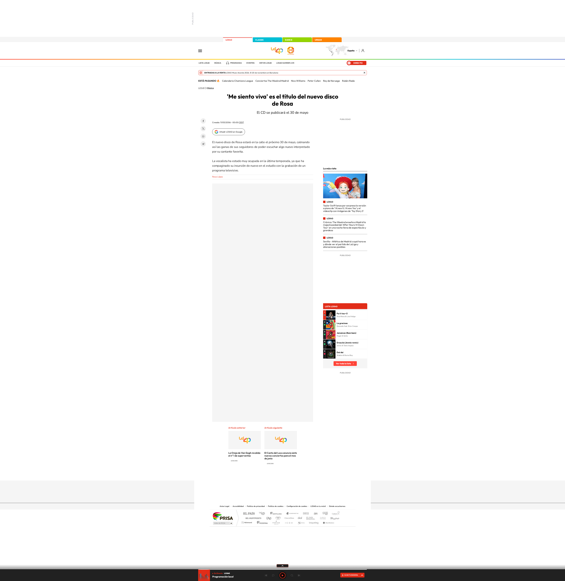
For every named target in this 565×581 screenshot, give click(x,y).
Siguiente (299, 575)
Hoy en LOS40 (265, 63)
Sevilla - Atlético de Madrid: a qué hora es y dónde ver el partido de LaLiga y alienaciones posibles (344, 244)
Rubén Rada (348, 80)
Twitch (294, 474)
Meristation (328, 522)
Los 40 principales (263, 514)
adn (324, 514)
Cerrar (364, 73)
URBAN (318, 40)
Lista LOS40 (204, 63)
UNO (269, 517)
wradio (277, 517)
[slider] (282, 569)
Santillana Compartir (292, 514)
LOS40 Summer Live (285, 63)
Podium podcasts (276, 522)
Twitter (203, 128)
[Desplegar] (282, 565)
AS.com (314, 514)
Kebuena (332, 517)
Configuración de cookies (297, 506)
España (351, 50)
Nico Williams (298, 80)
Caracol (335, 514)
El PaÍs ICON (289, 522)
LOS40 (229, 40)
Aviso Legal (224, 506)
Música (217, 63)
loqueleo (314, 522)
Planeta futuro (321, 517)
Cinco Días (288, 517)
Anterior (266, 575)
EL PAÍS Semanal (311, 517)
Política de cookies (275, 506)
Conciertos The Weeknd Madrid (272, 80)
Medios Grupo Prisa (222, 523)
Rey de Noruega (331, 80)
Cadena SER (305, 514)
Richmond (247, 522)
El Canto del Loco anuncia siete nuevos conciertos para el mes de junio (280, 455)
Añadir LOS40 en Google (230, 132)
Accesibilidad (238, 506)
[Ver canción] (330, 315)
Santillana (276, 514)
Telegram (203, 144)
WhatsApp (203, 136)
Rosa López (217, 176)
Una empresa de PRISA (222, 516)
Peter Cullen (314, 80)
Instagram (264, 474)
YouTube (276, 474)
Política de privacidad (256, 506)
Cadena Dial (300, 517)
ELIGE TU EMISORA (351, 575)
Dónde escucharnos (337, 506)
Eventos (250, 63)
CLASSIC (259, 40)
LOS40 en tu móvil (318, 506)
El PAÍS (249, 514)
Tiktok (270, 474)
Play (282, 575)
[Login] (363, 50)
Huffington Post (252, 517)
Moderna (261, 522)
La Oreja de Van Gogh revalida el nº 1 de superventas (244, 454)
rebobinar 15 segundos (273, 575)
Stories (300, 474)
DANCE (288, 40)
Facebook (203, 121)
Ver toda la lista (343, 363)
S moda (300, 522)
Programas (236, 63)
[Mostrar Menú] (202, 50)
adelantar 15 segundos (292, 575)
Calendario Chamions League (237, 80)
